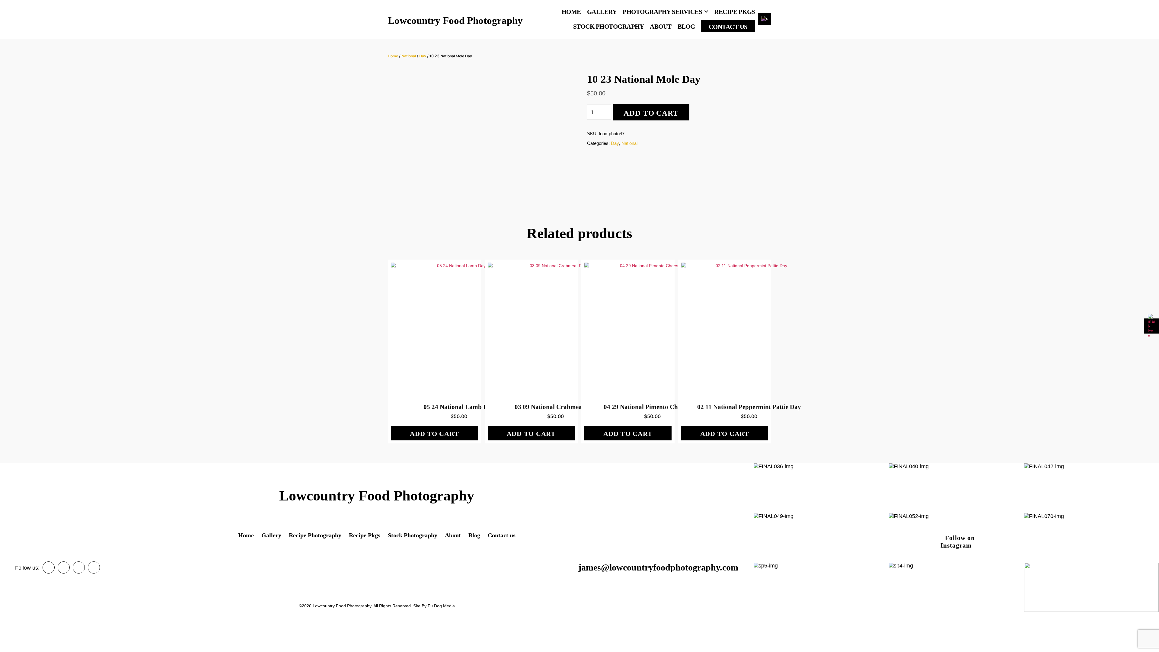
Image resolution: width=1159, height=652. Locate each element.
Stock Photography (608, 26)
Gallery (602, 11)
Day (422, 56)
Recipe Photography (315, 535)
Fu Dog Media (441, 605)
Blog (686, 26)
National (408, 56)
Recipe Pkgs (734, 11)
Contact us (728, 26)
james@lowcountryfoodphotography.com (658, 567)
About (661, 26)
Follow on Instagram (957, 539)
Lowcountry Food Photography (455, 21)
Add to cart (651, 113)
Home (571, 11)
